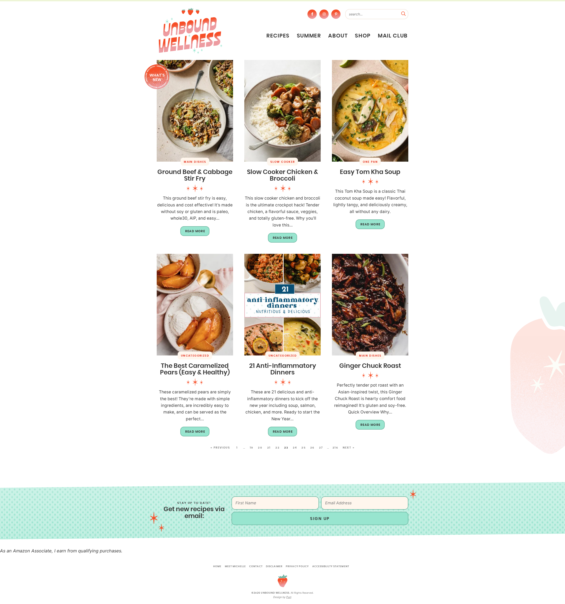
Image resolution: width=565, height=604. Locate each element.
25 (303, 447)
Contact (256, 566)
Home (217, 566)
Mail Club (393, 36)
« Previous (220, 447)
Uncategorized (195, 355)
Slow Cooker (282, 162)
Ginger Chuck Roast (370, 366)
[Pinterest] (336, 14)
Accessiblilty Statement (330, 566)
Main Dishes (195, 162)
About (338, 36)
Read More (192, 233)
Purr (288, 597)
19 (251, 447)
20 (260, 447)
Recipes (278, 36)
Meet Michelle (235, 566)
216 (335, 447)
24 (295, 447)
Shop (363, 36)
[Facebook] (312, 14)
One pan (370, 162)
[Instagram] (324, 14)
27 (321, 447)
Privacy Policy (297, 566)
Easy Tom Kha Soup (370, 172)
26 (312, 447)
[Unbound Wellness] (190, 31)
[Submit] (403, 13)
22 (277, 447)
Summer (309, 36)
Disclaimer (274, 566)
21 (269, 447)
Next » (348, 447)
